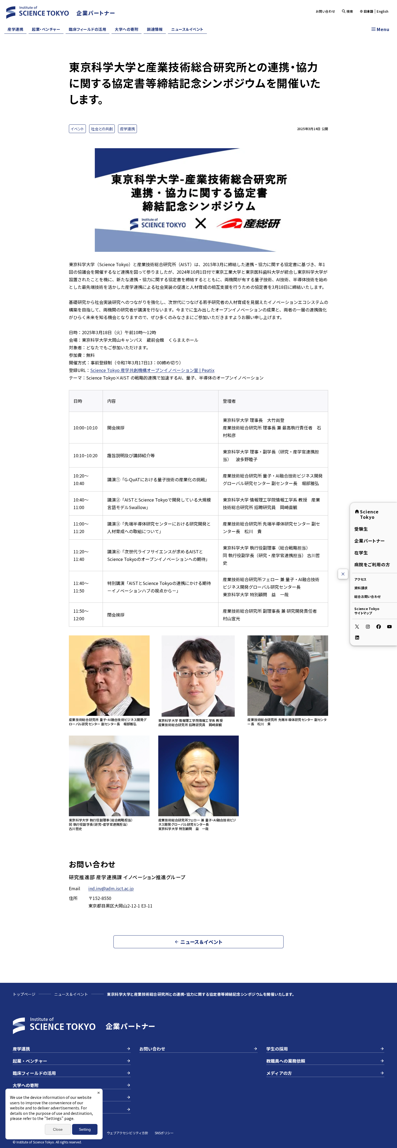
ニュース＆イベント (187, 29)
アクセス (360, 579)
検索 (349, 11)
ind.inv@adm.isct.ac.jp (111, 888)
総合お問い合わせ (367, 596)
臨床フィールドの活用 (87, 29)
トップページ (24, 994)
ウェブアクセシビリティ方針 (127, 1132)
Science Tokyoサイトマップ (366, 610)
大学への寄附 (126, 29)
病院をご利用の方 (372, 564)
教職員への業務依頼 (285, 1061)
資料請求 (361, 587)
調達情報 (155, 29)
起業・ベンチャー (46, 29)
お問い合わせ (325, 11)
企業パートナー (369, 540)
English (382, 11)
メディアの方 (279, 1073)
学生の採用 (277, 1048)
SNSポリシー (164, 1132)
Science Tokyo (369, 514)
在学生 (361, 552)
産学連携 (15, 29)
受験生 (361, 528)
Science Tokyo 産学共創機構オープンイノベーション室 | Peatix (152, 370)
